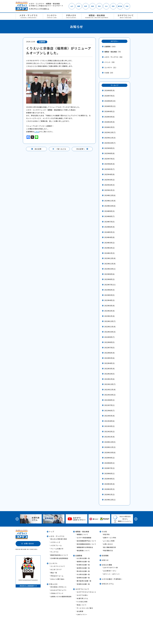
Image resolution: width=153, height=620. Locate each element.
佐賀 (85, 6)
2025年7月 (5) (109, 159)
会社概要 (80, 611)
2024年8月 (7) (109, 216)
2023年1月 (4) (109, 316)
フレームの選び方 (56, 549)
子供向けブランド (56, 593)
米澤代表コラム (82, 598)
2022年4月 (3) (109, 363)
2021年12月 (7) (109, 384)
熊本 (99, 6)
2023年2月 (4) (109, 311)
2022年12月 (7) (109, 321)
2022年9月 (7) (109, 337)
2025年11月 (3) (109, 138)
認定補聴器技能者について (86, 544)
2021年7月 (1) (109, 405)
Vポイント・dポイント (111, 574)
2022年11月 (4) (109, 326)
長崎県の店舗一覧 (83, 568)
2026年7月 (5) (109, 96)
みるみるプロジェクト (58, 590)
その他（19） (109, 73)
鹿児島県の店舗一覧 (84, 581)
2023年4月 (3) (109, 300)
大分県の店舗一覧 (83, 574)
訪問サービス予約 (109, 538)
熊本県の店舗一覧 (83, 571)
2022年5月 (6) (109, 358)
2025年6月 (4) (109, 164)
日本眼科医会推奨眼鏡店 (59, 558)
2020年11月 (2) (109, 447)
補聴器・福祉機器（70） (113, 52)
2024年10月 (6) (109, 206)
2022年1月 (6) (109, 379)
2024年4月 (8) (109, 237)
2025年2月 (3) (109, 185)
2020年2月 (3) (109, 489)
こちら (36, 131)
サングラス (54, 552)
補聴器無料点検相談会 (85, 547)
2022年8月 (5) (109, 342)
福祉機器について (83, 550)
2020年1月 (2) (109, 494)
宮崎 (113, 6)
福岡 (78, 6)
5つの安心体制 (82, 602)
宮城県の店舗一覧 (83, 584)
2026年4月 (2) (109, 111)
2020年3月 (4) (109, 484)
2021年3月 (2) (109, 426)
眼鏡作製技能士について (59, 555)
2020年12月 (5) (109, 442)
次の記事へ (80, 149)
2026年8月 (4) (109, 90)
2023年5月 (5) (109, 295)
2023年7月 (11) (109, 285)
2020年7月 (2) (109, 468)
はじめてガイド (56, 569)
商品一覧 (53, 573)
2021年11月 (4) (109, 389)
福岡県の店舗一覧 (83, 561)
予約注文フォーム (56, 576)
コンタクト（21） (110, 67)
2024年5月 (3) (109, 232)
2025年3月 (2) (109, 180)
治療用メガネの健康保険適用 (61, 596)
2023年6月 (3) (109, 290)
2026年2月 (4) (109, 122)
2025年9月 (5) (109, 148)
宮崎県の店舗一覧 (83, 578)
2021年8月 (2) (109, 400)
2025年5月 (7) (109, 169)
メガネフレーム (56, 545)
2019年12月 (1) (109, 500)
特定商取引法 (108, 550)
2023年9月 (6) (109, 274)
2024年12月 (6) (109, 195)
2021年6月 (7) (109, 410)
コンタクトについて (57, 566)
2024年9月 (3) (109, 211)
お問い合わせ (108, 544)
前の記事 (38, 149)
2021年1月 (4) (109, 437)
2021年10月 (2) (109, 395)
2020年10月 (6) (109, 452)
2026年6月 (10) (109, 101)
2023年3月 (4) (109, 305)
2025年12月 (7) (109, 132)
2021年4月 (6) (109, 421)
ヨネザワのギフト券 (110, 567)
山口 (71, 6)
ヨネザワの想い (82, 595)
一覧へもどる (61, 149)
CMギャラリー (82, 614)
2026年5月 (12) (109, 106)
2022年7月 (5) (109, 347)
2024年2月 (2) (109, 248)
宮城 (127, 6)
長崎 (92, 6)
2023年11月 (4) (109, 264)
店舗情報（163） (110, 46)
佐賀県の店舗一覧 (83, 565)
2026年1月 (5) (109, 127)
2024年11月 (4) (109, 201)
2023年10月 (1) (109, 269)
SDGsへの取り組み (57, 579)
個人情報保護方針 (109, 547)
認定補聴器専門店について (86, 541)
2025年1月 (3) (109, 190)
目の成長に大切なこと (58, 587)
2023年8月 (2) (109, 279)
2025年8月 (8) (109, 153)
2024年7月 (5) (109, 222)
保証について (81, 605)
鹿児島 (120, 6)
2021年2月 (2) (109, 431)
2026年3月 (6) (109, 117)
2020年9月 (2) (109, 458)
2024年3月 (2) (109, 243)
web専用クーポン (109, 571)
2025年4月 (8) (109, 174)
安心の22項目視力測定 (58, 539)
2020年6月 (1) (109, 473)
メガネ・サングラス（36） (113, 57)
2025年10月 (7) (109, 143)
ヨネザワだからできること (86, 592)
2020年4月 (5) (109, 479)
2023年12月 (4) (109, 258)
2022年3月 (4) (109, 368)
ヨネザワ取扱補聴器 (84, 538)
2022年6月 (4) (109, 353)
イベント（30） (110, 62)
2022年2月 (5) (109, 374)
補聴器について (82, 534)
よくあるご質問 (109, 541)
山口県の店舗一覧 (83, 558)
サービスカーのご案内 (85, 608)
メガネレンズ (55, 542)
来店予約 (106, 534)
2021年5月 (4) (109, 416)
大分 (106, 6)
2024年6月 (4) (109, 227)
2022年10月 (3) (109, 332)
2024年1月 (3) (109, 253)
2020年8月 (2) (109, 463)
